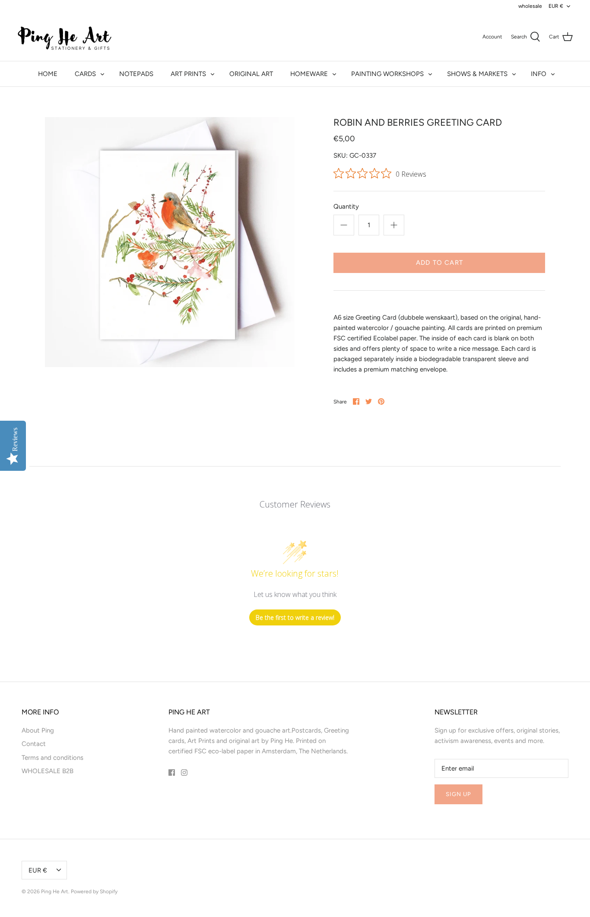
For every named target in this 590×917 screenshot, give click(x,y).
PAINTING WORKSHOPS (387, 74)
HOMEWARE (309, 74)
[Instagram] (184, 772)
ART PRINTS (188, 74)
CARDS (85, 74)
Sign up (458, 794)
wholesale (530, 6)
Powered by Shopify (94, 891)
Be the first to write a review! (295, 617)
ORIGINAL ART (251, 74)
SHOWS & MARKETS (477, 74)
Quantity (346, 206)
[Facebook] (171, 772)
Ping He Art (54, 891)
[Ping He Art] (64, 36)
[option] (170, 242)
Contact (34, 744)
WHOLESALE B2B (47, 771)
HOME (47, 74)
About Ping (38, 730)
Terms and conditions (52, 758)
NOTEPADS (136, 74)
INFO (538, 74)
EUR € (556, 6)
